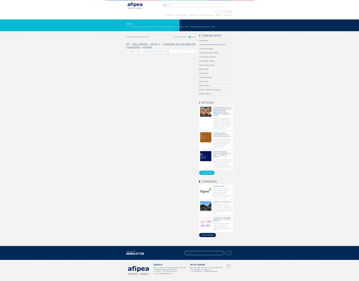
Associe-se (228, 15)
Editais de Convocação (206, 65)
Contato (219, 15)
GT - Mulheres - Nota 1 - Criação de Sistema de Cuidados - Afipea (148, 51)
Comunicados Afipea (206, 49)
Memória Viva (203, 81)
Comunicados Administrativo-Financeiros (212, 44)
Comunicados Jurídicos (207, 61)
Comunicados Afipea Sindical (208, 53)
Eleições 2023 (181, 15)
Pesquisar (169, 5)
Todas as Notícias (207, 173)
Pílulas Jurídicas (204, 85)
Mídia (172, 27)
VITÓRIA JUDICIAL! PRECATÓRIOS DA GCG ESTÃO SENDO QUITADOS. (222, 134)
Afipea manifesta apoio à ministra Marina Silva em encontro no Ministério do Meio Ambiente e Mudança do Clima (222, 112)
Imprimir (193, 37)
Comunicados (203, 40)
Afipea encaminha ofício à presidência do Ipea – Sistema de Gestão (222, 154)
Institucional (170, 15)
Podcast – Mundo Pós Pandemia (210, 90)
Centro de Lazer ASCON (222, 202)
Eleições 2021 (203, 69)
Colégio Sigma (218, 186)
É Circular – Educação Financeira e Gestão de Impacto (222, 219)
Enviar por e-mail (181, 37)
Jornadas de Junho (205, 77)
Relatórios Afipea (205, 94)
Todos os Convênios (207, 235)
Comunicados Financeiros (207, 57)
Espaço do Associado (206, 15)
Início (127, 27)
